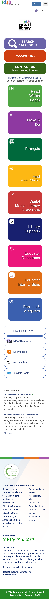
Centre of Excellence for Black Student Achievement (12, 496)
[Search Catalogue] (25, 43)
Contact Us (34, 503)
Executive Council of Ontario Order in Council (37, 509)
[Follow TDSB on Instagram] (9, 539)
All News (8, 433)
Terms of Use (16, 595)
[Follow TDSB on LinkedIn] (23, 539)
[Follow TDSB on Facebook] (4, 539)
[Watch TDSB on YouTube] (18, 539)
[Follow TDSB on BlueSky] (32, 539)
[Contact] (25, 68)
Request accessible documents (17, 567)
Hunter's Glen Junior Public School (24, 78)
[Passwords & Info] (25, 56)
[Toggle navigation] (45, 4)
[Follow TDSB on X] (27, 539)
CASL (37, 595)
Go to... (36, 4)
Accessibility (35, 496)
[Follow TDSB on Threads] (13, 539)
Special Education (10, 489)
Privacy (28, 595)
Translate (42, 10)
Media (32, 499)
